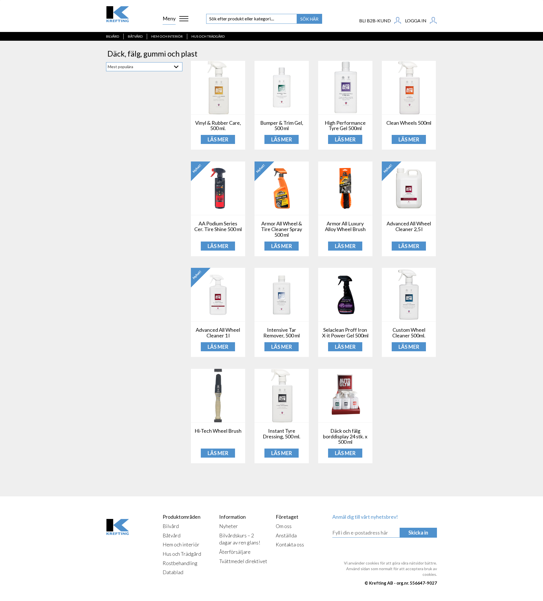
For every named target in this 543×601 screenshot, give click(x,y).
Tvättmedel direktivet (243, 561)
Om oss (284, 526)
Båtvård (135, 36)
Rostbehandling (180, 563)
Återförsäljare (235, 552)
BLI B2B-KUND (375, 20)
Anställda (286, 535)
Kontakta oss (290, 544)
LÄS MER (218, 139)
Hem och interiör (167, 36)
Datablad (173, 572)
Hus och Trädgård (208, 36)
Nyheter (228, 526)
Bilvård (112, 36)
